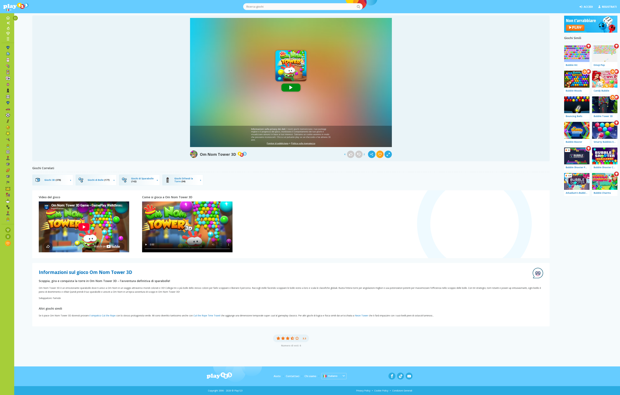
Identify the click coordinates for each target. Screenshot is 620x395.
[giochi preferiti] (8, 243)
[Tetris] (8, 195)
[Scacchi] (8, 90)
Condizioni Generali (402, 390)
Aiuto (277, 376)
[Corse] (8, 183)
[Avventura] (8, 127)
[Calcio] (8, 115)
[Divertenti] (8, 133)
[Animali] (8, 207)
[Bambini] (8, 146)
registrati (609, 7)
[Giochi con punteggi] (8, 230)
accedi (588, 7)
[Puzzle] (8, 54)
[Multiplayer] (8, 213)
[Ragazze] (8, 219)
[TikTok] (400, 376)
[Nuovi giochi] (8, 23)
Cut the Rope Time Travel (206, 315)
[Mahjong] (8, 60)
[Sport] (8, 170)
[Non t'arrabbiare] (590, 31)
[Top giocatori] (8, 33)
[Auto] (8, 109)
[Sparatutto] (8, 140)
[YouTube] (409, 376)
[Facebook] (391, 376)
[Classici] (8, 176)
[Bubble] (8, 66)
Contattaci (292, 376)
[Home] (8, 18)
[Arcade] (8, 158)
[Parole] (8, 152)
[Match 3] (8, 48)
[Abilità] (8, 121)
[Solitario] (8, 78)
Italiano (332, 376)
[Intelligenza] (8, 84)
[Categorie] (8, 38)
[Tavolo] (8, 164)
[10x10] (8, 97)
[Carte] (8, 72)
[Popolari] (8, 28)
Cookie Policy (381, 390)
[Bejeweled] (8, 103)
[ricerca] (358, 6)
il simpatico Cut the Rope (102, 315)
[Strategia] (8, 189)
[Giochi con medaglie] (8, 236)
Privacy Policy (363, 390)
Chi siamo (310, 376)
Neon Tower (361, 315)
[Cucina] (8, 201)
